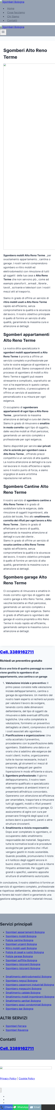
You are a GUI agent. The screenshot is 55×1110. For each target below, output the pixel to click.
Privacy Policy (8, 1078)
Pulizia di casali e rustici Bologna (25, 952)
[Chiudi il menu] (1, 1090)
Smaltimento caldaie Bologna (23, 992)
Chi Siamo (13, 16)
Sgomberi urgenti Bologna (21, 944)
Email (35, 1107)
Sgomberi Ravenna (17, 1030)
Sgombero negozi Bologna (21, 980)
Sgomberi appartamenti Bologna (25, 932)
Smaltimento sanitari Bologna (23, 1000)
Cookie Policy (27, 1078)
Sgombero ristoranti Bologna (23, 964)
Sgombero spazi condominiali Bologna (28, 1004)
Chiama (6, 1107)
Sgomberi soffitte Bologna (21, 960)
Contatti (12, 20)
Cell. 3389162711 (17, 652)
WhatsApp (20, 1107)
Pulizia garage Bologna (19, 956)
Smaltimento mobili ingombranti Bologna (30, 996)
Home (10, 8)
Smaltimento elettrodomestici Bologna (28, 976)
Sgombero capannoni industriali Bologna (30, 984)
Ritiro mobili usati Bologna (21, 948)
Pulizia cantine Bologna (19, 940)
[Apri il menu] (3, 32)
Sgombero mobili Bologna (21, 936)
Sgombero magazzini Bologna (23, 988)
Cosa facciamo (16, 12)
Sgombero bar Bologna (19, 1008)
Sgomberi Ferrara (16, 1026)
